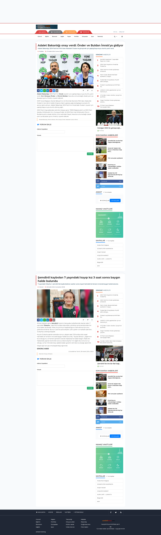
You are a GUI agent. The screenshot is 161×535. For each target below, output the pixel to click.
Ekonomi (54, 36)
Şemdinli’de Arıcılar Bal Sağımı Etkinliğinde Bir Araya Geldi (109, 364)
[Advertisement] (80, 11)
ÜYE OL (115, 32)
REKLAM (59, 512)
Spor (92, 36)
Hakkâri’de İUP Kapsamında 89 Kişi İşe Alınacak (115, 174)
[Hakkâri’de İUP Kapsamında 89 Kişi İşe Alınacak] (101, 174)
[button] (103, 215)
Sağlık (62, 36)
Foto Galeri (84, 527)
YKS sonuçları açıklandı (115, 158)
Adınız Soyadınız (42, 129)
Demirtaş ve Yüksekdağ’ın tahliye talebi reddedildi (114, 166)
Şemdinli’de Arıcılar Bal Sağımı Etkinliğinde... (115, 141)
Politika (76, 36)
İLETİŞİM (68, 512)
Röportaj (84, 522)
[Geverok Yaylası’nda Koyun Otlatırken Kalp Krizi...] (101, 149)
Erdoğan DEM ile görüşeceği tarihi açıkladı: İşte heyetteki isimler (109, 128)
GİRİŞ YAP (121, 32)
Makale (83, 519)
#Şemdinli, (41, 353)
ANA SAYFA (42, 32)
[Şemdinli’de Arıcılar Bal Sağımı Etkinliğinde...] (101, 141)
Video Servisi (70, 527)
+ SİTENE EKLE (78, 512)
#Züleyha (50, 353)
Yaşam (69, 36)
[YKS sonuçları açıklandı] (101, 158)
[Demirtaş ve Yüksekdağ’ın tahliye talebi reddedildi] (101, 166)
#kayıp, (46, 353)
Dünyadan (85, 36)
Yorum (39, 135)
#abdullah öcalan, (70, 119)
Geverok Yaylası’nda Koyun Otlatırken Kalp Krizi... (115, 149)
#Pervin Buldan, (51, 119)
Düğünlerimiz (85, 524)
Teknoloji (100, 36)
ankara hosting (41, 532)
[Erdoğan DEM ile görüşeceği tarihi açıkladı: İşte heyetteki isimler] (109, 119)
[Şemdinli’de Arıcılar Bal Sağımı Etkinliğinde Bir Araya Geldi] (109, 354)
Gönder (90, 154)
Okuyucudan (70, 522)
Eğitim (47, 36)
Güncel (40, 36)
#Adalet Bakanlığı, (43, 119)
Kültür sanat (70, 524)
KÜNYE (50, 512)
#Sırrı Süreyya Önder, (60, 119)
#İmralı (76, 119)
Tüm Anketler (108, 192)
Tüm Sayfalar (111, 240)
